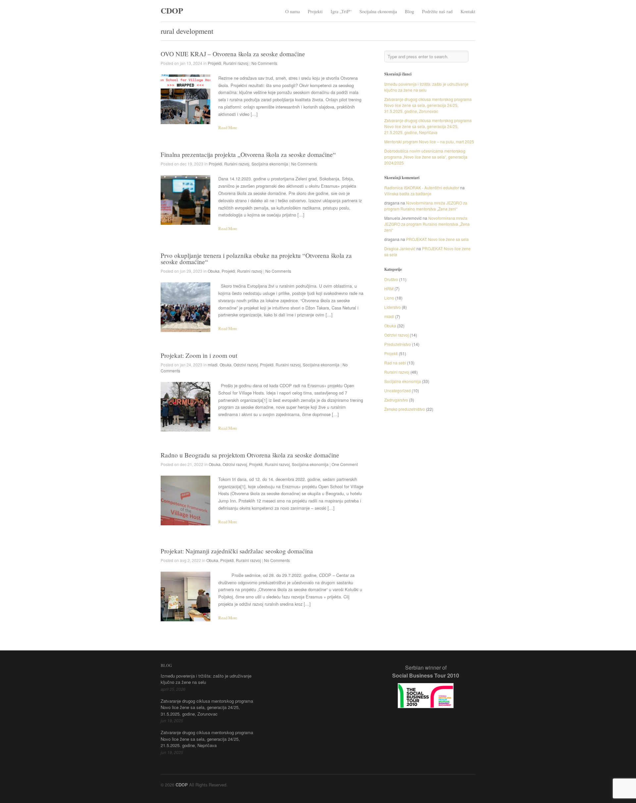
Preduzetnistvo (397, 344)
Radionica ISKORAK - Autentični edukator (421, 187)
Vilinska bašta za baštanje (407, 193)
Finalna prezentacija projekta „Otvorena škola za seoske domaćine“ (248, 154)
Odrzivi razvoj (246, 364)
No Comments (264, 63)
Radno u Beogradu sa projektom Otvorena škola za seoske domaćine (250, 455)
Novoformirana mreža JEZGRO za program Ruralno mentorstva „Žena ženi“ (425, 206)
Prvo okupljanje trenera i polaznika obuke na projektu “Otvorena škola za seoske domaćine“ (256, 258)
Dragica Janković (399, 248)
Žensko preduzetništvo (404, 409)
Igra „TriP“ (341, 11)
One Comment (345, 464)
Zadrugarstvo (396, 399)
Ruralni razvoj (235, 63)
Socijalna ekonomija (378, 11)
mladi (213, 364)
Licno (389, 298)
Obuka (214, 271)
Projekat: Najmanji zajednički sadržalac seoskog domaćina (237, 551)
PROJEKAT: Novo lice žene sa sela (437, 239)
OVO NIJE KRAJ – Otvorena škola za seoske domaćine (233, 54)
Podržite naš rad (437, 11)
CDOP (172, 10)
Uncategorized (397, 390)
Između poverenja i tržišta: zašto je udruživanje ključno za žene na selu (426, 87)
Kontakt (467, 11)
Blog (409, 11)
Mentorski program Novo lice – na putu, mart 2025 (429, 141)
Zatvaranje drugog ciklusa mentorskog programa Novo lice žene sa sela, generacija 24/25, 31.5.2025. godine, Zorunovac (428, 105)
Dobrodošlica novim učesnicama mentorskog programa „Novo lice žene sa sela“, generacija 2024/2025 (425, 156)
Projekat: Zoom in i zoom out (199, 355)
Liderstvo (392, 307)
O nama (292, 11)
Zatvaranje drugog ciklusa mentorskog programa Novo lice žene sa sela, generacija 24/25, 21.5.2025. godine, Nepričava (428, 126)
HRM (389, 288)
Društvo (391, 279)
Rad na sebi (395, 362)
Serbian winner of (425, 671)
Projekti (315, 11)
